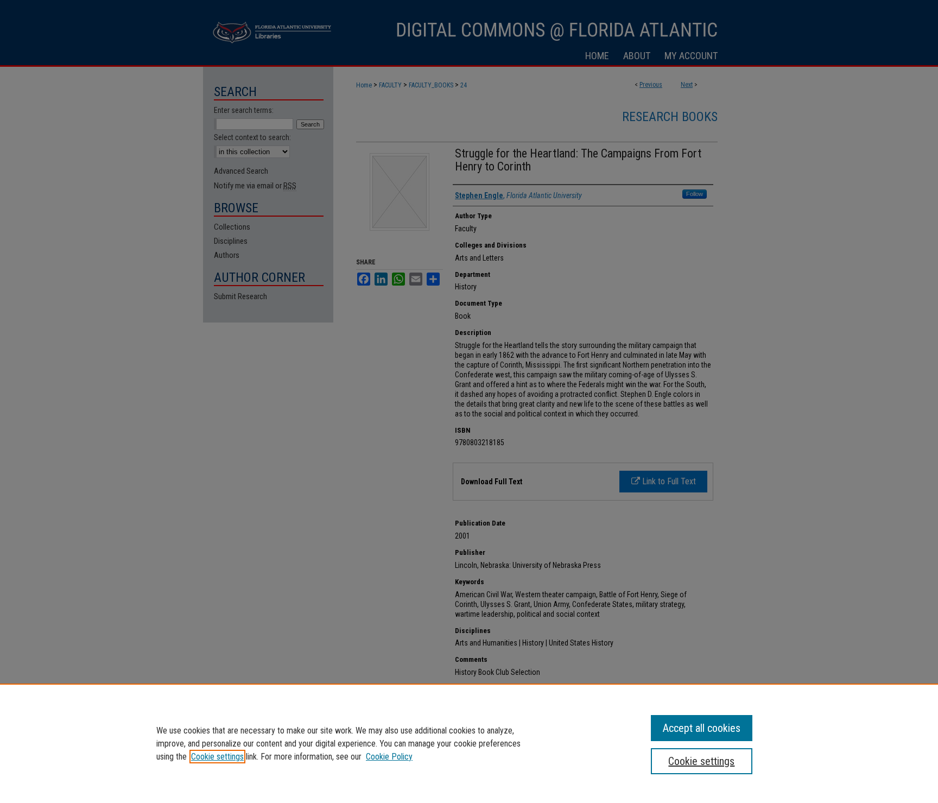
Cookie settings (217, 756)
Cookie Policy (389, 756)
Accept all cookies (701, 728)
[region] (469, 743)
